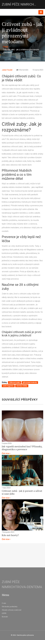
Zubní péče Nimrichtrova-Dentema (20, 4)
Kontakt (5, 616)
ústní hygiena (8, 386)
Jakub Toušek (7, 70)
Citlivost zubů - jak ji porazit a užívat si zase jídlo (22, 492)
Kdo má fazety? (10, 535)
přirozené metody (30, 382)
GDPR (4, 613)
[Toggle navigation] (40, 12)
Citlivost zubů (14, 382)
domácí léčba (21, 386)
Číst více (6, 453)
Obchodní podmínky (9, 606)
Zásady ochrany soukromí (11, 610)
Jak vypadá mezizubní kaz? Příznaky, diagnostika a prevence (22, 448)
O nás (4, 603)
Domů (5, 47)
